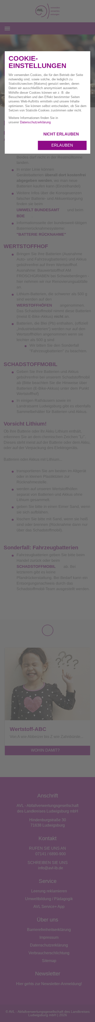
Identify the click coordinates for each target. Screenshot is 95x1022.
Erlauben (62, 145)
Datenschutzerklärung (35, 122)
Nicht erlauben (61, 134)
